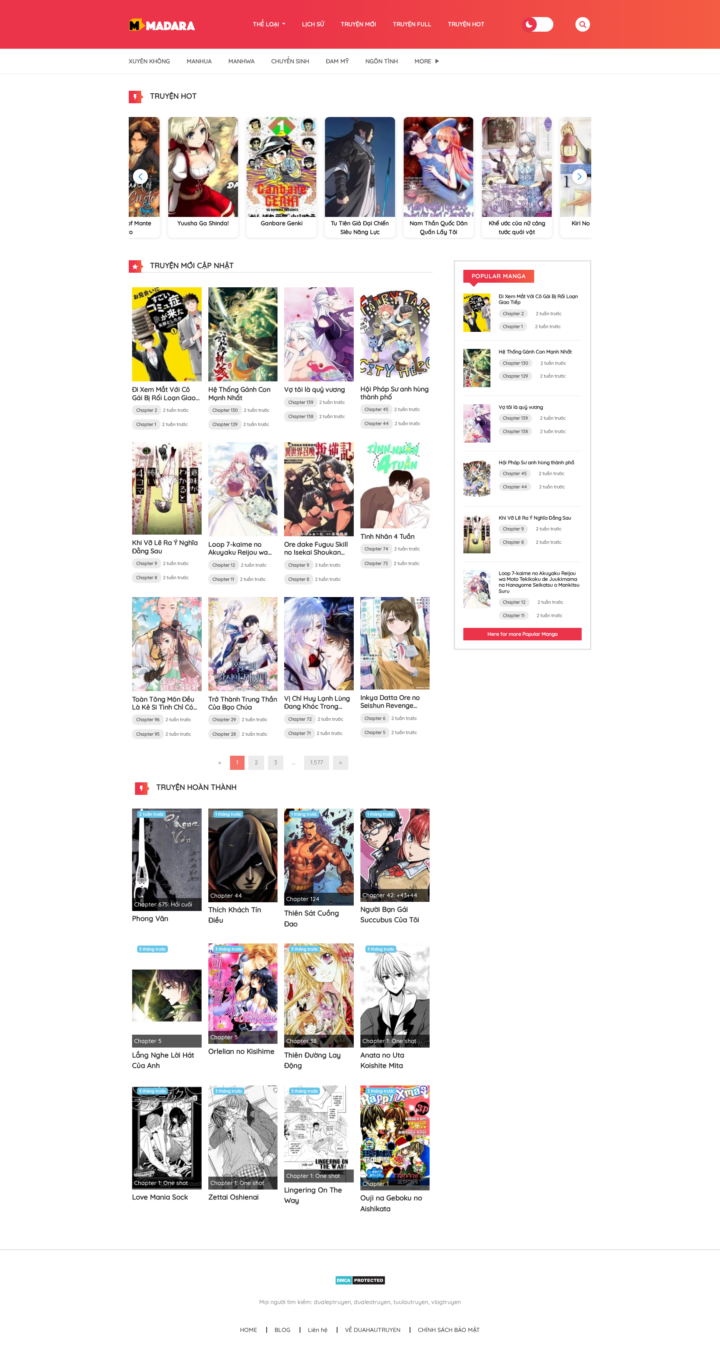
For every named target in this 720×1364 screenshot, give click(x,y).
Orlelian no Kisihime (241, 1051)
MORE (423, 61)
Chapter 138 (300, 416)
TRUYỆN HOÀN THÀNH (195, 787)
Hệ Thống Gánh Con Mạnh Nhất (239, 393)
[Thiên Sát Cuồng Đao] (319, 856)
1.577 (316, 762)
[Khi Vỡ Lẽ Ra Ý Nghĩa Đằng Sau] (167, 488)
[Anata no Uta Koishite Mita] (395, 994)
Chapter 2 (146, 410)
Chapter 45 (376, 409)
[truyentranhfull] (162, 23)
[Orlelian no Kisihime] (243, 993)
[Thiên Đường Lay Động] (319, 994)
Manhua (199, 61)
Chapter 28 (224, 734)
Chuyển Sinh (290, 61)
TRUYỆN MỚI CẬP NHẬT (191, 265)
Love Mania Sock (160, 1196)
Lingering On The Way (313, 1195)
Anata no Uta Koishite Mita (382, 1060)
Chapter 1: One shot (389, 1041)
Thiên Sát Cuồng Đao (311, 918)
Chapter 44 (377, 423)
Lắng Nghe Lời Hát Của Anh (163, 1060)
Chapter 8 (146, 577)
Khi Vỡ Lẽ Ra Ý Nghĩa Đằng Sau (165, 546)
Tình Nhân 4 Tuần (387, 536)
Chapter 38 (301, 1041)
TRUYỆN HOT (466, 24)
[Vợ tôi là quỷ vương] (319, 334)
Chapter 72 (300, 719)
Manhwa (241, 61)
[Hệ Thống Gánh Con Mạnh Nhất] (243, 334)
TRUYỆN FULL (412, 24)
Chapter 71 (299, 733)
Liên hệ (318, 1330)
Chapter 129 (225, 424)
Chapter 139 (300, 402)
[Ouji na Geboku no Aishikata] (395, 1137)
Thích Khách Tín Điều (234, 915)
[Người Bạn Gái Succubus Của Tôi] (395, 854)
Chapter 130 (225, 410)
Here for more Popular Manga (523, 634)
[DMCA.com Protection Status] (360, 1280)
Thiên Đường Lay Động (312, 1060)
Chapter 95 (148, 734)
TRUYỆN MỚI (358, 24)
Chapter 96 (148, 719)
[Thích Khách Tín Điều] (243, 855)
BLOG (282, 1330)
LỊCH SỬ (313, 24)
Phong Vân (150, 918)
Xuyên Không (149, 61)
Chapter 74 (376, 549)
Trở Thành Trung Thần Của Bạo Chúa (242, 703)
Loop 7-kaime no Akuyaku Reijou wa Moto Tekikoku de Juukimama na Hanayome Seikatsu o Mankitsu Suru (539, 582)
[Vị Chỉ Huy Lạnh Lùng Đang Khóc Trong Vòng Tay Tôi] (319, 643)
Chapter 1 (146, 424)
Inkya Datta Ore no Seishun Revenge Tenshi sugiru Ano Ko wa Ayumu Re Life (392, 709)
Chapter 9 (146, 563)
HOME (248, 1330)
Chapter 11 (223, 579)
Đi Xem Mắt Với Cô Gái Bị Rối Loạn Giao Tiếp (164, 397)
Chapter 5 (375, 732)
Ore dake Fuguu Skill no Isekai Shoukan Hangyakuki (316, 552)
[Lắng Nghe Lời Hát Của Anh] (167, 994)
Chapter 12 (223, 565)
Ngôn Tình (381, 61)
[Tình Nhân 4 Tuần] (395, 484)
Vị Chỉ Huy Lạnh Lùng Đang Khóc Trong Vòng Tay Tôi (317, 706)
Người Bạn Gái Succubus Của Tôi (389, 914)
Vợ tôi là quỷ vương (314, 389)
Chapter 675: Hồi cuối (163, 904)
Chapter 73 (376, 563)
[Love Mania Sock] (167, 1136)
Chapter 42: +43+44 (390, 895)
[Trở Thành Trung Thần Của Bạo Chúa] (243, 643)
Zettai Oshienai (233, 1196)
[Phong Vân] (167, 859)
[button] (579, 176)
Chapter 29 (224, 719)
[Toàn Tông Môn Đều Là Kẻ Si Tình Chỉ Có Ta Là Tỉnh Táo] (167, 643)
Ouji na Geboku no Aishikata (391, 1203)
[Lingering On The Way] (319, 1133)
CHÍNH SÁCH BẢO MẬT (449, 1330)
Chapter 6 (375, 718)
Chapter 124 (303, 899)
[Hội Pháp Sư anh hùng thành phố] (395, 333)
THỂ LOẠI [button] (267, 24)
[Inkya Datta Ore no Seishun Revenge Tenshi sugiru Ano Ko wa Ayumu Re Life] (395, 642)
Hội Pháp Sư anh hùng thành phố (394, 393)
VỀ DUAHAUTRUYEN (372, 1330)
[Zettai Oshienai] (243, 1136)
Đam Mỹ (337, 61)
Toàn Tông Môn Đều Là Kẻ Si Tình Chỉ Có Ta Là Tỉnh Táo (163, 707)
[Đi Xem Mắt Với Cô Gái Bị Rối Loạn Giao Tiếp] (167, 334)
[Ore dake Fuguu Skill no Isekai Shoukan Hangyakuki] (319, 489)
